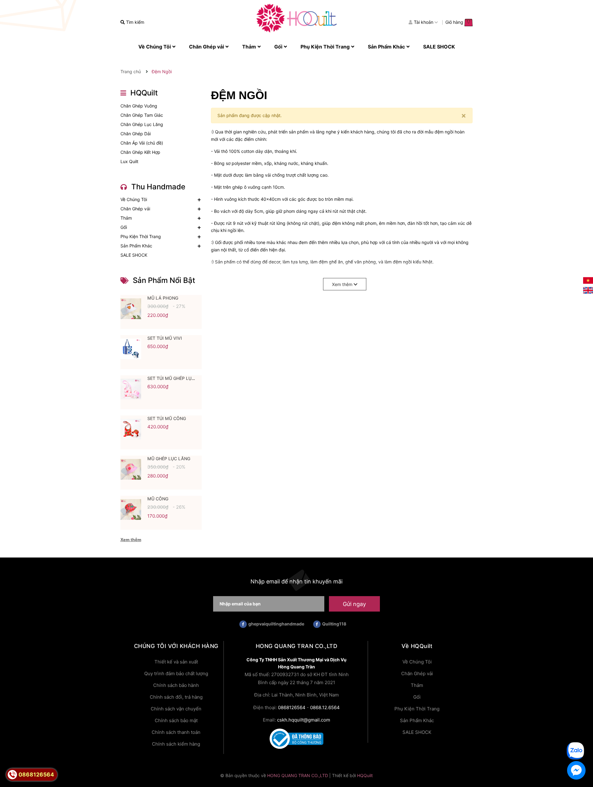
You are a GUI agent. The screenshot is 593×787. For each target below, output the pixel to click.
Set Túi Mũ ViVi (164, 338)
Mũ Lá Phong (162, 298)
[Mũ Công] (130, 510)
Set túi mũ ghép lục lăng (177, 378)
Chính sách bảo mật (176, 720)
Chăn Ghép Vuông (138, 105)
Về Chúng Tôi (133, 199)
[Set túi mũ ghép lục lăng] (130, 389)
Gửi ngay (354, 604)
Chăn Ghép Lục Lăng (141, 124)
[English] (588, 289)
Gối (123, 227)
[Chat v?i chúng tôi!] (576, 770)
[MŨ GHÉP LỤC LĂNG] (130, 469)
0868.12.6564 (325, 707)
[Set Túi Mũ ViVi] (130, 349)
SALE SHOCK (133, 255)
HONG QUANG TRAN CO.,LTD (297, 775)
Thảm (126, 218)
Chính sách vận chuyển (176, 709)
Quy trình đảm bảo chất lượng (176, 673)
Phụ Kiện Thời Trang (140, 236)
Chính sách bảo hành (176, 685)
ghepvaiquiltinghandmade (276, 623)
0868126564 (291, 707)
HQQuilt (365, 775)
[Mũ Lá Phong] (130, 309)
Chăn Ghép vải (135, 208)
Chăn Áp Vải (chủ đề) (141, 142)
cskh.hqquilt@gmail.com (303, 720)
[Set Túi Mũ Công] (130, 429)
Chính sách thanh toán (176, 732)
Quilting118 (334, 623)
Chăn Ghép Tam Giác (141, 115)
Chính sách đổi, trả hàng (176, 697)
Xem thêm (130, 539)
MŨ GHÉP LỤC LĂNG (168, 458)
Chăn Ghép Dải (135, 133)
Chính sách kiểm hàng (176, 744)
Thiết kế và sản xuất (176, 662)
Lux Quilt (129, 161)
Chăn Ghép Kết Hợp (140, 152)
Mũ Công (157, 498)
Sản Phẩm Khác (136, 245)
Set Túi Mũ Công (166, 418)
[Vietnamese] (588, 280)
